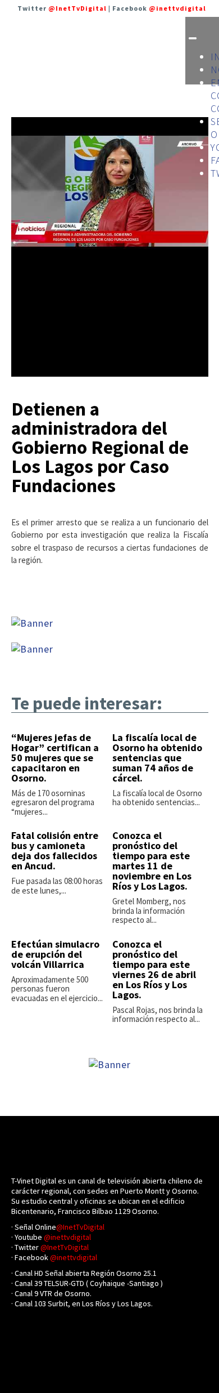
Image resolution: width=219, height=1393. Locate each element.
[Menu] (192, 38)
